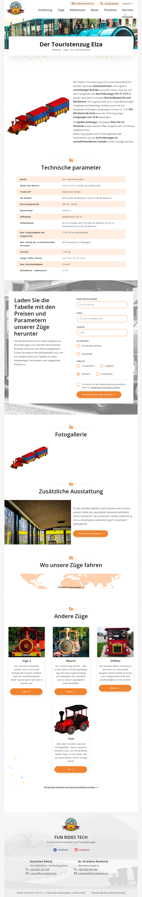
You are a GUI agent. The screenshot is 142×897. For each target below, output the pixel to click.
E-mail (80, 313)
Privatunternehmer (92, 345)
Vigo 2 (25, 691)
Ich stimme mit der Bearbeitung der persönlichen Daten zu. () (104, 386)
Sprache (81, 361)
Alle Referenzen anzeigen (69, 587)
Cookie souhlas (79, 892)
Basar (95, 10)
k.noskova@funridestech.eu (93, 873)
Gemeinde (87, 353)
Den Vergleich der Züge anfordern (97, 394)
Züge (61, 10)
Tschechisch (88, 365)
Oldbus (114, 688)
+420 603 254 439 (39, 869)
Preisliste (110, 10)
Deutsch (86, 373)
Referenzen (77, 10)
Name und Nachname (87, 299)
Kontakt (127, 17)
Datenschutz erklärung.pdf (58, 892)
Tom (69, 769)
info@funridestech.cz (85, 3)
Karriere (127, 10)
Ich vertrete (83, 341)
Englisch (109, 365)
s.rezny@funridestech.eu (43, 873)
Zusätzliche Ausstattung (89, 533)
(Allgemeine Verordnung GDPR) (106, 387)
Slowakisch (107, 373)
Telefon (80, 327)
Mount (69, 691)
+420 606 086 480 (111, 3)
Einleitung (45, 10)
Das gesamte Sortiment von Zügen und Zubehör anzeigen (70, 787)
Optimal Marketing (116, 892)
